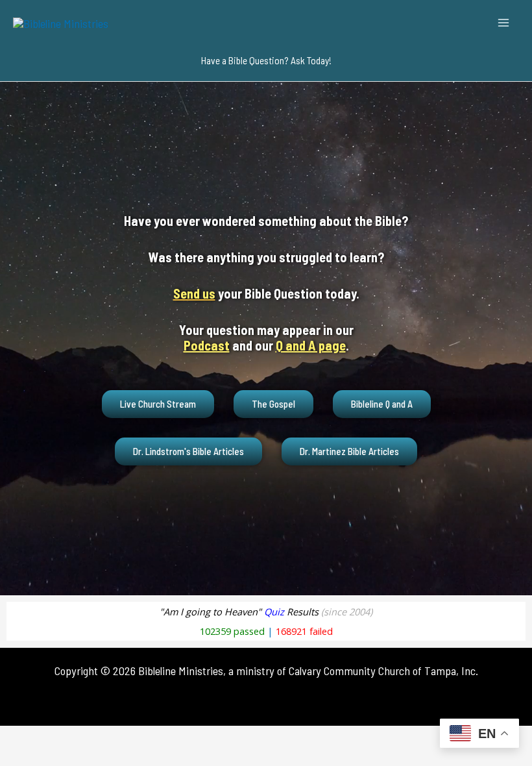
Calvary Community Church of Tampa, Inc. (383, 670)
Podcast (207, 345)
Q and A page (311, 345)
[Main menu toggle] (504, 22)
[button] (266, 60)
